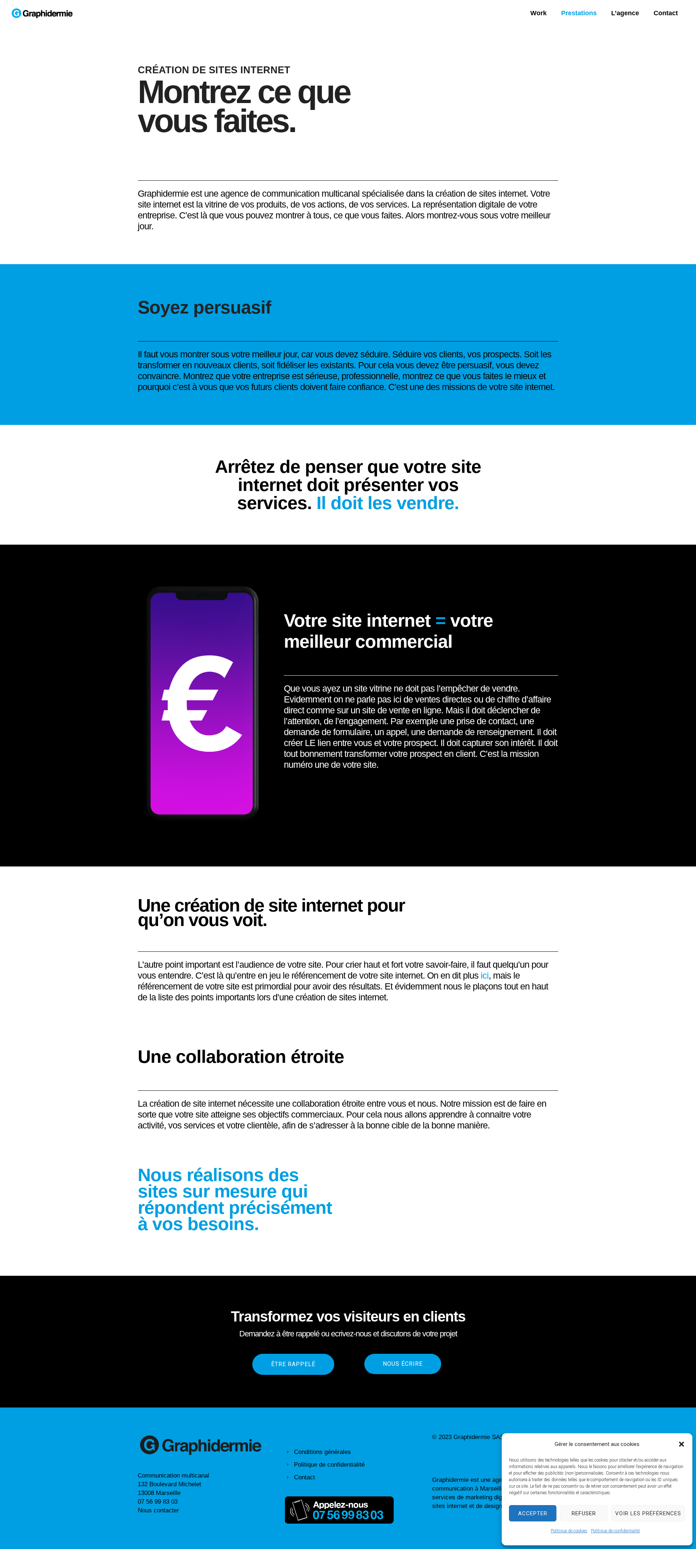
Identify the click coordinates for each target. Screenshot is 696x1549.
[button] (681, 1444)
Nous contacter (158, 1510)
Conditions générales (322, 1451)
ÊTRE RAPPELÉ (293, 1364)
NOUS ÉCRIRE (403, 1363)
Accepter (532, 1513)
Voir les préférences (648, 1513)
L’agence (625, 13)
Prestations (579, 13)
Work (538, 13)
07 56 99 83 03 (158, 1501)
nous (452, 986)
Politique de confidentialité (615, 1530)
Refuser (584, 1513)
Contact (666, 13)
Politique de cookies (569, 1530)
